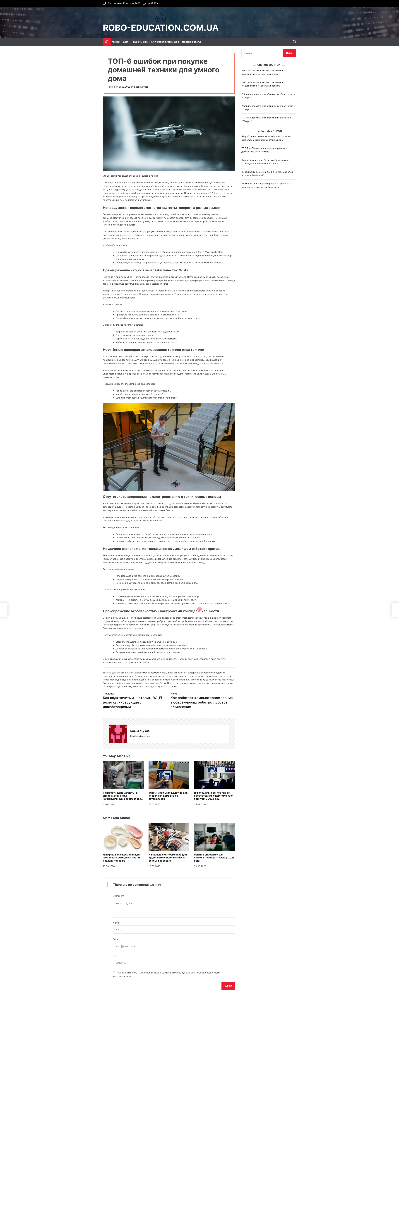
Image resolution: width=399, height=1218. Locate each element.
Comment (118, 895)
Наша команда (140, 41)
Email (116, 939)
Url (114, 955)
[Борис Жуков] (118, 734)
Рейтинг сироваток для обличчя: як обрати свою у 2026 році (214, 857)
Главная (115, 41)
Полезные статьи (192, 41)
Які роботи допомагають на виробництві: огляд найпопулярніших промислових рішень (122, 797)
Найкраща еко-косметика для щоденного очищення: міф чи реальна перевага (122, 857)
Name (116, 922)
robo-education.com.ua (161, 28)
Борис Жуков (141, 86)
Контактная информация (165, 41)
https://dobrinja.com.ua (140, 736)
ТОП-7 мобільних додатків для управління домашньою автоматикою (168, 795)
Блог (125, 41)
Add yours (155, 884)
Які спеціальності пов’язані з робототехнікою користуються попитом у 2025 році (213, 795)
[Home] (106, 42)
